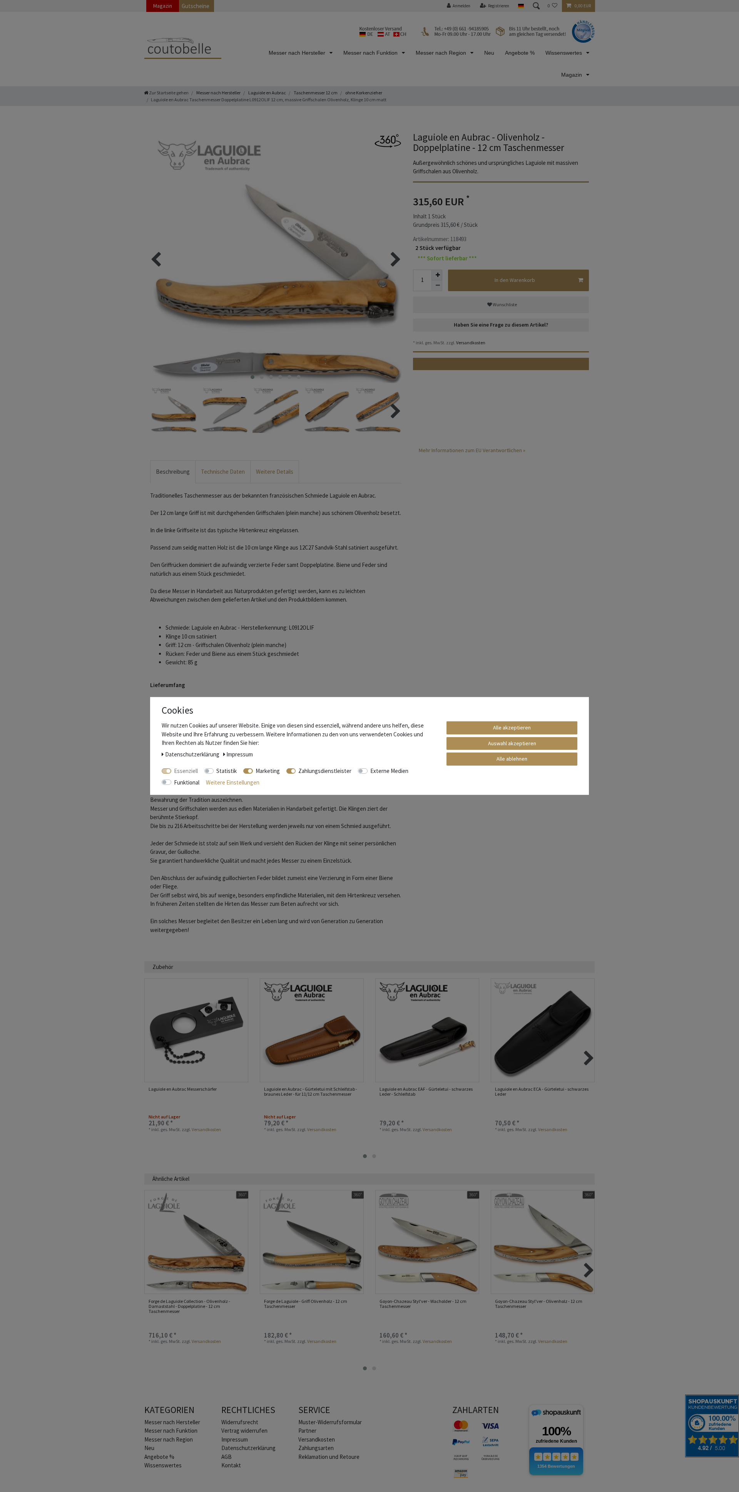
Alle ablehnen (512, 758)
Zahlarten (475, 1410)
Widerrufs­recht (239, 1422)
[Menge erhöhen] (436, 275)
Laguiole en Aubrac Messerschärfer (183, 1089)
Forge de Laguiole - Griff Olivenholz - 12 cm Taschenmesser (305, 1304)
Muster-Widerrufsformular (330, 1422)
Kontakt (231, 1465)
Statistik (226, 770)
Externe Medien (389, 770)
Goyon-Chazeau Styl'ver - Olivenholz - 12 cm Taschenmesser (538, 1304)
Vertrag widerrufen (244, 1430)
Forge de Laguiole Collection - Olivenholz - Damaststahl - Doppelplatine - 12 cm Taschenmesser (189, 1306)
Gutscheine (195, 6)
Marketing (268, 770)
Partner (307, 1430)
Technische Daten (223, 471)
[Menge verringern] (436, 285)
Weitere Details (274, 471)
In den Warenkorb (515, 280)
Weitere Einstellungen (232, 782)
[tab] (173, 472)
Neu (489, 53)
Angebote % (520, 53)
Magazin (162, 5)
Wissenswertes (564, 53)
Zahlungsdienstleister (324, 770)
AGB (226, 1456)
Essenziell (186, 770)
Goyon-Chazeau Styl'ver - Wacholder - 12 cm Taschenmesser (423, 1304)
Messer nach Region (442, 53)
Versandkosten (470, 342)
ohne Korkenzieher (363, 93)
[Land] (520, 6)
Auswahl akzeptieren (512, 742)
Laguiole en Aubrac (266, 93)
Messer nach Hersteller (298, 53)
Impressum (234, 1439)
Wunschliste (504, 304)
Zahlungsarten (316, 1448)
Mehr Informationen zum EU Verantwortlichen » (472, 450)
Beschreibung (173, 471)
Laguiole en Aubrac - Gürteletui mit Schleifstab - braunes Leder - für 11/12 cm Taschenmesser (310, 1091)
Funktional (186, 782)
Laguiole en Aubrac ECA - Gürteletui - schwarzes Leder (542, 1091)
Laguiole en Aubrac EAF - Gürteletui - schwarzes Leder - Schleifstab (426, 1091)
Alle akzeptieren (512, 727)
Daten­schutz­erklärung (248, 1448)
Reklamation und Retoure (328, 1456)
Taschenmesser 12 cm (315, 93)
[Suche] (535, 6)
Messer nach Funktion (371, 53)
